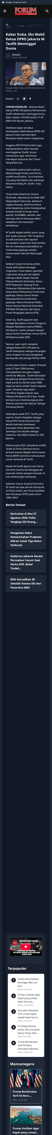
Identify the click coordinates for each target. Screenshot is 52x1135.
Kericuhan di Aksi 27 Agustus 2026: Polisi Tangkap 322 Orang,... (24, 518)
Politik (22, 26)
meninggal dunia (35, 113)
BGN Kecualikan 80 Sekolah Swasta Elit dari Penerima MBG (25, 583)
